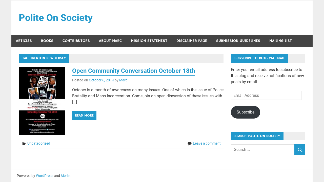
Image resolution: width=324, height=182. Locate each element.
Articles (24, 40)
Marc (123, 80)
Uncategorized (38, 143)
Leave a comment (207, 143)
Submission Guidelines (238, 40)
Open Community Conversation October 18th (133, 70)
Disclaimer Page (191, 40)
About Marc (110, 40)
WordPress (44, 176)
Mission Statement (149, 40)
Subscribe (245, 112)
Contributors (76, 40)
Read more (84, 115)
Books (47, 40)
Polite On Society (56, 17)
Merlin (65, 176)
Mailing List (280, 40)
